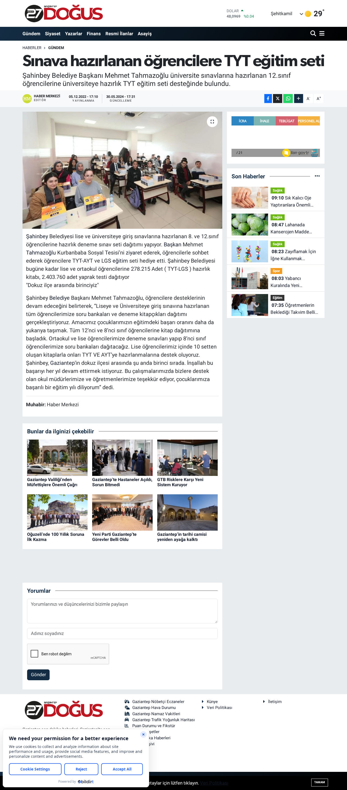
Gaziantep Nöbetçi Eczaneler (158, 701)
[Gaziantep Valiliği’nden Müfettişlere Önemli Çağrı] (57, 457)
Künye (212, 701)
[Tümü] (317, 176)
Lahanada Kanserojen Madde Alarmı (290, 228)
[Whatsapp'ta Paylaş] (288, 98)
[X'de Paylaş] (277, 98)
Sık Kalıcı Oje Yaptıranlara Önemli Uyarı (291, 201)
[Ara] (313, 34)
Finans (94, 33)
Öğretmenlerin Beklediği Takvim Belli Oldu (293, 309)
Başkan (172, 244)
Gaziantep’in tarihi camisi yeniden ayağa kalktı (182, 537)
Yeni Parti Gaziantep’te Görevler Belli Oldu (114, 537)
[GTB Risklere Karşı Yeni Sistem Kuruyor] (187, 457)
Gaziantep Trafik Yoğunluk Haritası (163, 719)
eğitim (120, 260)
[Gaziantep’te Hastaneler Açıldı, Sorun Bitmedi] (122, 457)
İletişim (275, 701)
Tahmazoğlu (41, 252)
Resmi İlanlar (119, 33)
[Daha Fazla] (298, 98)
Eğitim (277, 298)
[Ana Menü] (321, 34)
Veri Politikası (219, 707)
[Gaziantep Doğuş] (64, 13)
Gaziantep (62, 363)
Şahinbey (37, 236)
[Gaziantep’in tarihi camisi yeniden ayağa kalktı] (187, 512)
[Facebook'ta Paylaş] (268, 98)
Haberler (32, 48)
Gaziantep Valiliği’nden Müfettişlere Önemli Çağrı (52, 482)
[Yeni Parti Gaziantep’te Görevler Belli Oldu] (122, 512)
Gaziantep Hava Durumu (154, 707)
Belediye (59, 298)
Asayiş (145, 33)
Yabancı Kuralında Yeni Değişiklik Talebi (287, 282)
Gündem (31, 33)
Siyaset (52, 33)
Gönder (38, 674)
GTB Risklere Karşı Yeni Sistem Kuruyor (180, 482)
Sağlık (277, 190)
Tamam (319, 782)
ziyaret (134, 252)
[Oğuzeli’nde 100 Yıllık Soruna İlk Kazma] (57, 512)
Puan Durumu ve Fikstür (153, 725)
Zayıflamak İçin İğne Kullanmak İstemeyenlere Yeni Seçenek (293, 255)
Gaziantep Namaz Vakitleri (156, 713)
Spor (276, 271)
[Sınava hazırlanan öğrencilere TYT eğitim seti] (122, 170)
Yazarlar (73, 33)
